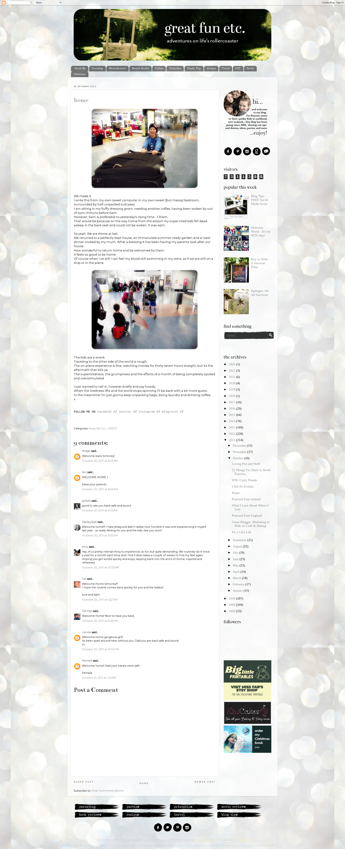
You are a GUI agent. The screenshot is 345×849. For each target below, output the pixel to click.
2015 (232, 415)
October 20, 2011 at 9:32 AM (100, 535)
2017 (232, 402)
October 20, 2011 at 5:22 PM (100, 599)
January (238, 590)
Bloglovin (170, 412)
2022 (232, 370)
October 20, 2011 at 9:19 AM (100, 510)
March (237, 578)
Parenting (97, 68)
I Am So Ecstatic (243, 486)
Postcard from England (247, 515)
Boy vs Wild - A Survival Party (260, 263)
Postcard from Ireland (246, 499)
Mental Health (140, 68)
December (240, 445)
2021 (232, 377)
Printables (175, 68)
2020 (232, 383)
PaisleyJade (89, 522)
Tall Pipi (87, 611)
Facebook (104, 412)
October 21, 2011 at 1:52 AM (99, 677)
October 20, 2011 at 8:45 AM (100, 489)
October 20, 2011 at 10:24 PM (100, 649)
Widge (86, 451)
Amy (85, 546)
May (236, 565)
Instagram (147, 412)
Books (250, 68)
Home (81, 100)
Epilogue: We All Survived (260, 293)
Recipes (211, 68)
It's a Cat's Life (241, 532)
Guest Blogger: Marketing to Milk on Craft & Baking (250, 524)
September (240, 540)
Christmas (79, 74)
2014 (232, 421)
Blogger (242, 840)
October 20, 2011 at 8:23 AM (100, 460)
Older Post (84, 782)
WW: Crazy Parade (244, 480)
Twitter (125, 412)
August (238, 546)
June (236, 559)
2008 (232, 611)
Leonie (86, 632)
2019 (232, 389)
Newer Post (205, 782)
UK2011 (112, 428)
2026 (232, 364)
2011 (232, 440)
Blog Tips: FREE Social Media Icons (259, 200)
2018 (232, 396)
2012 (232, 433)
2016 (232, 408)
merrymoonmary (207, 840)
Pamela (87, 660)
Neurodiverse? (117, 68)
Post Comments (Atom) (107, 790)
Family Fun (194, 68)
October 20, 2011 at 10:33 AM (100, 567)
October (238, 458)
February (239, 584)
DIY (238, 68)
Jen (84, 472)
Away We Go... (98, 428)
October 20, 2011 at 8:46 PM (100, 621)
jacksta (86, 500)
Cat (84, 578)
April (236, 571)
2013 (232, 427)
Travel (225, 68)
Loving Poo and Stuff (246, 464)
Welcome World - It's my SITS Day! (261, 231)
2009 (232, 605)
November (240, 452)
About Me (80, 68)
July (236, 552)
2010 (232, 598)
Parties (159, 68)
